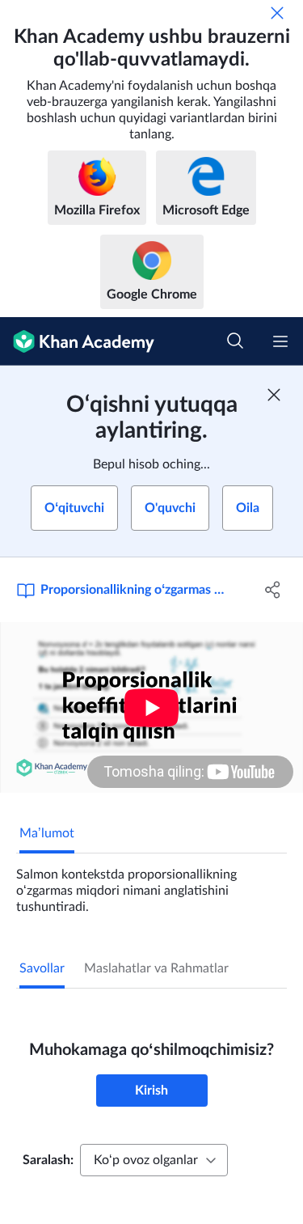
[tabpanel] (151, 884)
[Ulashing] (273, 590)
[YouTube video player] (151, 707)
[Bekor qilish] (277, 13)
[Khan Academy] (77, 341)
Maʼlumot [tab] (46, 833)
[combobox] (154, 1160)
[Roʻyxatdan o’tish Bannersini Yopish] (274, 395)
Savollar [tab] (42, 968)
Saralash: (48, 1160)
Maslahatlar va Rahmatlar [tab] (156, 968)
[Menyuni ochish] (280, 341)
